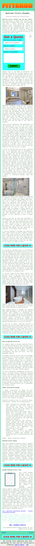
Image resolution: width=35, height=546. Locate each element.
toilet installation (20, 496)
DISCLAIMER (30, 10)
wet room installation (26, 499)
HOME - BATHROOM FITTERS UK (17, 525)
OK (27, 545)
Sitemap (4, 532)
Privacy (31, 532)
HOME (14, 10)
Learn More (19, 545)
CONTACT (25, 10)
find (7, 443)
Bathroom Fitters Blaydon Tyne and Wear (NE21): (17, 19)
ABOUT (21, 10)
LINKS (18, 10)
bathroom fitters (28, 344)
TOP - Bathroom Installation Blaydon (14, 510)
